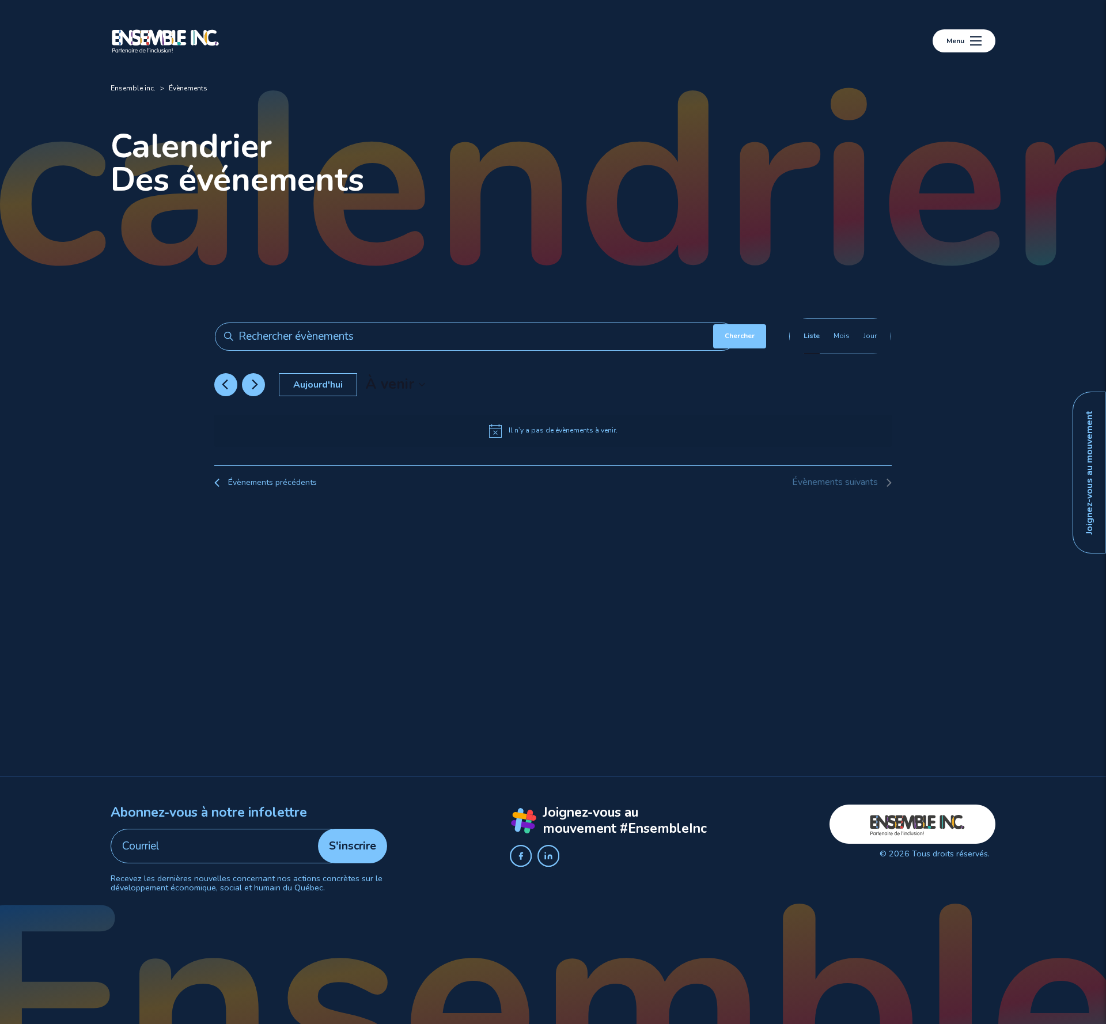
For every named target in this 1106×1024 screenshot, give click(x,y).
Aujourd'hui (318, 384)
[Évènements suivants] (255, 384)
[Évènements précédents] (225, 384)
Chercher (740, 335)
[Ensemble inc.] (166, 41)
